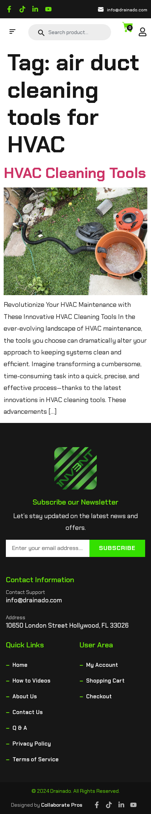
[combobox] (76, 32)
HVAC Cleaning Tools (75, 172)
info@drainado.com (127, 10)
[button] (12, 32)
